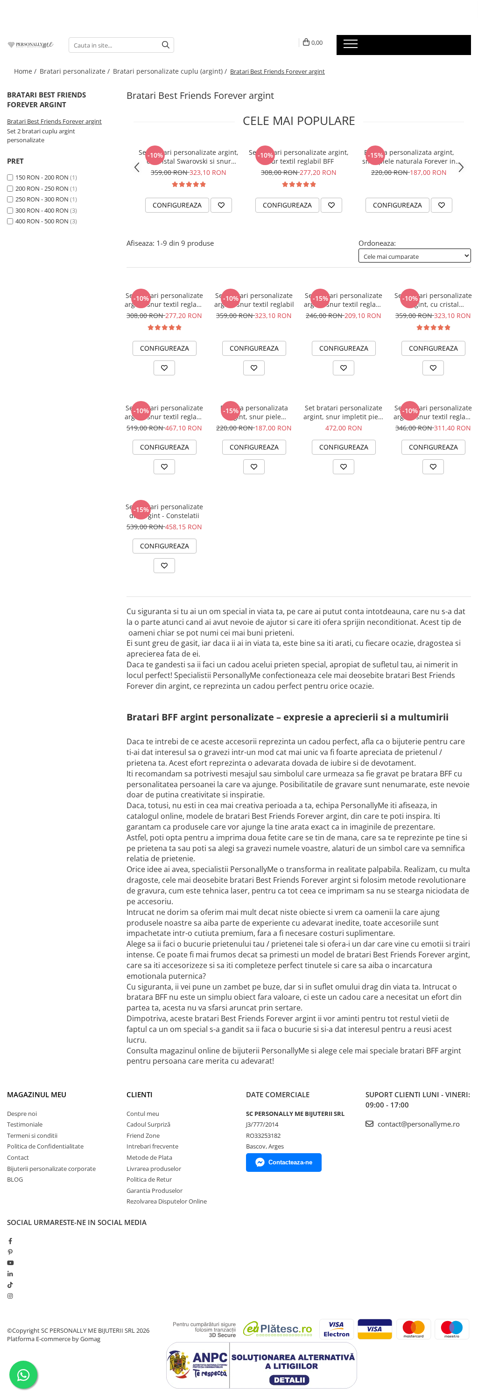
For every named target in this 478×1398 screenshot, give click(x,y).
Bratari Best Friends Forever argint (54, 121)
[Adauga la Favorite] (221, 205)
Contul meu (143, 1113)
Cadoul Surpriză (148, 1124)
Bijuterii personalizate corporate (51, 1168)
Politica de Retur (149, 1179)
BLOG (15, 1179)
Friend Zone (143, 1135)
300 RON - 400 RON (42, 210)
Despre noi (22, 1113)
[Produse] (352, 47)
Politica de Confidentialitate (45, 1146)
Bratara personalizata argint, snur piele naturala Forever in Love (409, 157)
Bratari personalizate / (76, 71)
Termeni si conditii (32, 1135)
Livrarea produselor (154, 1168)
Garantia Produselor (155, 1190)
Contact (18, 1157)
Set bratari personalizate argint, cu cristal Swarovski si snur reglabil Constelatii (189, 157)
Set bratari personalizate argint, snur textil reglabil (254, 300)
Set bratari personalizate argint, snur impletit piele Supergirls (343, 412)
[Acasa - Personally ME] (31, 44)
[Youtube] (10, 1263)
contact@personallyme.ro (418, 1123)
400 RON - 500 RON (42, 221)
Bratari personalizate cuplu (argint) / (171, 71)
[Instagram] (10, 1296)
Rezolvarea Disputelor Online (167, 1201)
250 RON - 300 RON (42, 199)
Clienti (140, 1094)
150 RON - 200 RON (42, 177)
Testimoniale (24, 1124)
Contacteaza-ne (290, 1162)
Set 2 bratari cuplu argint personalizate (41, 135)
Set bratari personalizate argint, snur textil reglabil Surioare (344, 300)
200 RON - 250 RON (42, 188)
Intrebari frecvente (152, 1146)
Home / (26, 71)
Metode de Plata (149, 1157)
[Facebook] (10, 1241)
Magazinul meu (36, 1094)
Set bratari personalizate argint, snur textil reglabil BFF (299, 157)
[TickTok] (10, 1284)
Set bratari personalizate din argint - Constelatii (164, 511)
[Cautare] (165, 45)
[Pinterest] (10, 1252)
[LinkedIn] (10, 1274)
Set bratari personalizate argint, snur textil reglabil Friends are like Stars (433, 412)
